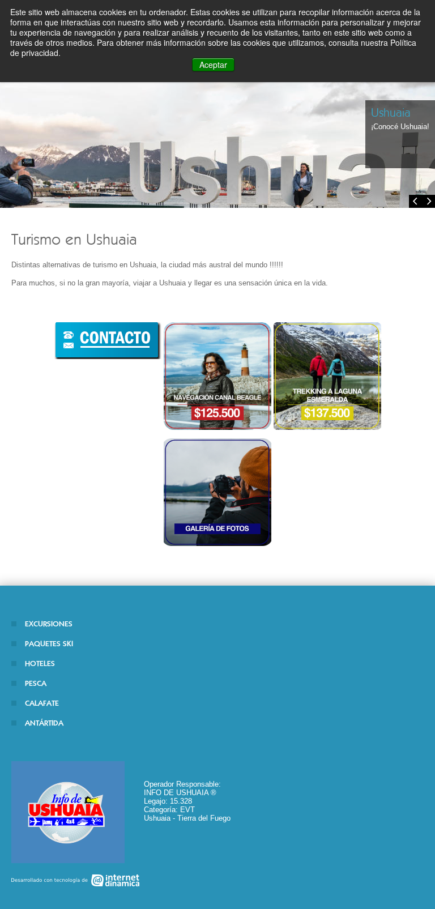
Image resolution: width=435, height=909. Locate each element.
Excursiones (48, 624)
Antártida (44, 723)
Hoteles (40, 663)
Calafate (42, 703)
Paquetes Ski (49, 643)
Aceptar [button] (213, 64)
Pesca (35, 683)
